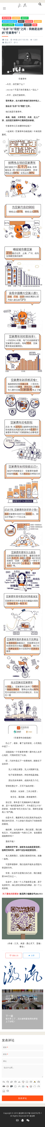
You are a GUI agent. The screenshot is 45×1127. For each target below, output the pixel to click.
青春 (34, 25)
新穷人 (21, 21)
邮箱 (5, 1054)
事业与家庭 (6, 18)
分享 (32, 955)
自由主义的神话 (8, 25)
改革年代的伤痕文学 (9, 21)
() (15, 955)
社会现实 (38, 21)
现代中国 (29, 21)
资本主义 (19, 25)
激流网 (21, 1113)
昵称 (5, 1047)
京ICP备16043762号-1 (33, 1113)
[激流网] (22, 5)
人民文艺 (16, 18)
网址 (5, 1061)
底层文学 (25, 18)
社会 (6, 39)
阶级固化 (28, 25)
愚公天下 (8, 42)
